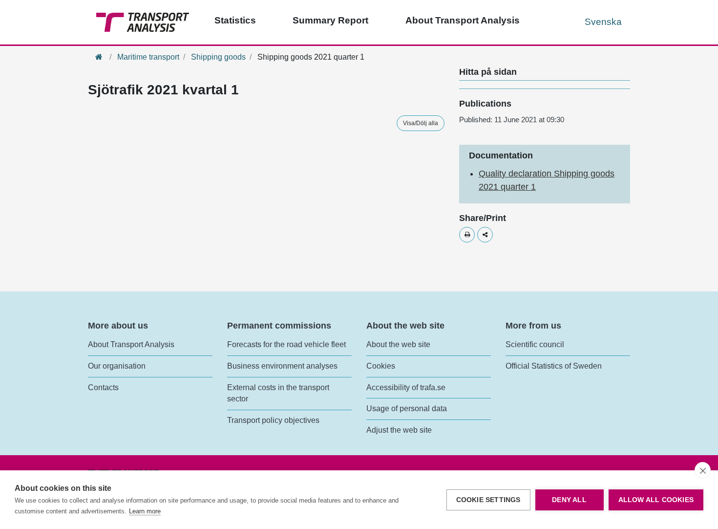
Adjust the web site (399, 430)
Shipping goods (218, 57)
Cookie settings (488, 500)
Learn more (145, 511)
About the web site (398, 344)
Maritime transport (148, 57)
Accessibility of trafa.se (405, 387)
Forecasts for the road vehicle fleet (286, 344)
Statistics (235, 20)
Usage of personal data (406, 408)
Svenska (603, 22)
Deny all (569, 500)
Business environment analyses (282, 366)
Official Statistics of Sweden (554, 366)
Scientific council (535, 344)
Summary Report (330, 20)
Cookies (380, 366)
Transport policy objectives (273, 420)
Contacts (103, 387)
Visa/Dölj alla (420, 123)
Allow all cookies (656, 500)
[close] (703, 470)
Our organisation (117, 366)
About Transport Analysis (462, 20)
